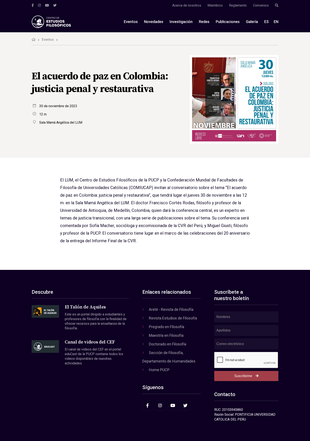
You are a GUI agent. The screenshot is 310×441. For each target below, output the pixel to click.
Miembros (215, 5)
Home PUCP (159, 370)
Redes (204, 21)
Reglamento (238, 5)
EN (276, 21)
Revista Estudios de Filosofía (173, 318)
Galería (252, 21)
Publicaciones (228, 21)
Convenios (261, 5)
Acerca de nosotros (186, 5)
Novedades (153, 21)
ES (266, 21)
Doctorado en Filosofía (167, 344)
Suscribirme (243, 376)
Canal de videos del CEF (90, 342)
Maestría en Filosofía (166, 335)
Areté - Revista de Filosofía (171, 309)
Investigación (181, 21)
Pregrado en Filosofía (166, 327)
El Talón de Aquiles (85, 307)
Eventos (131, 21)
